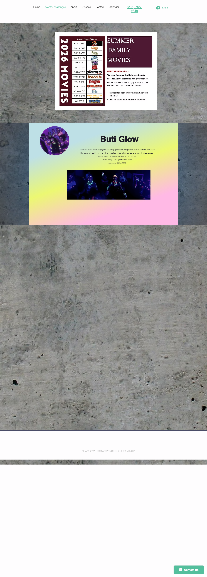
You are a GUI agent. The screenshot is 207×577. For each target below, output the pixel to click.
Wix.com (131, 450)
